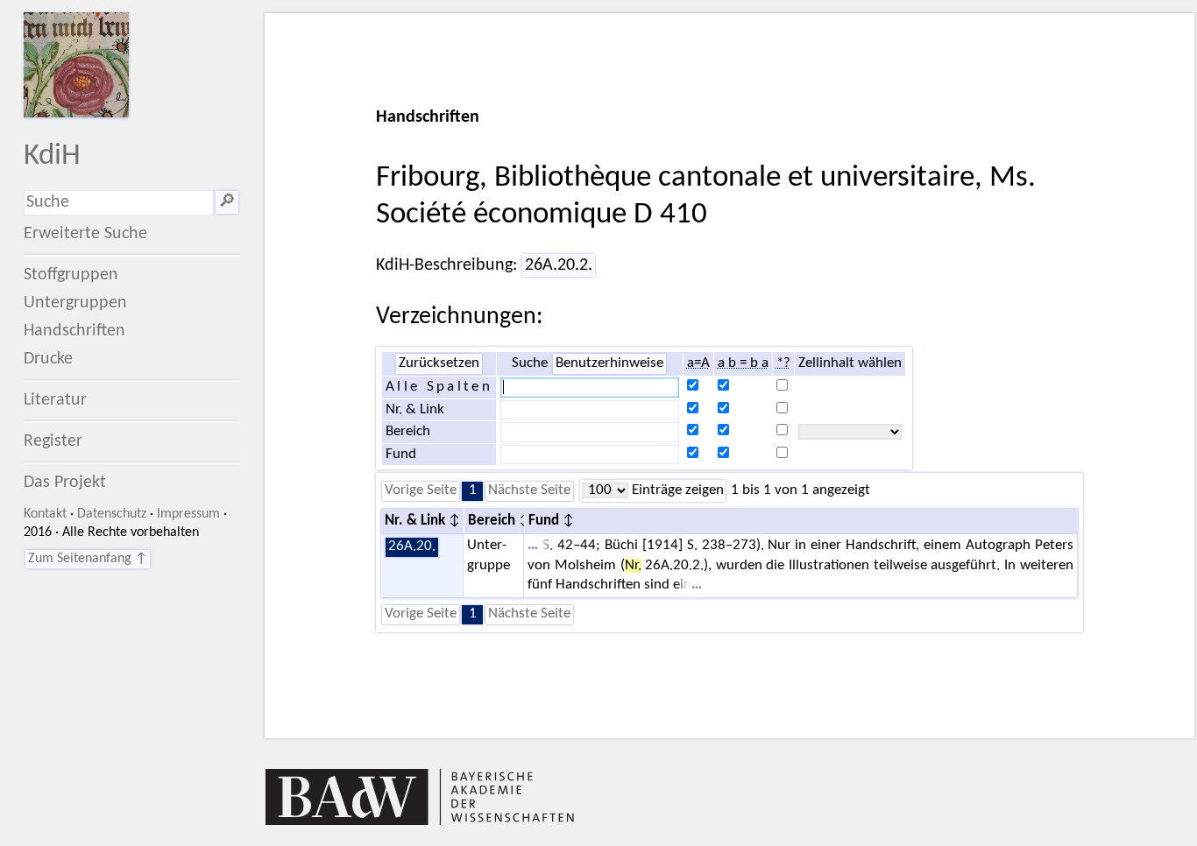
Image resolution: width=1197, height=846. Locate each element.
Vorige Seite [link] (421, 490)
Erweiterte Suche (85, 234)
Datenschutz (111, 514)
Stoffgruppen (71, 275)
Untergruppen (75, 303)
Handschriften (74, 331)
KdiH (52, 156)
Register (53, 441)
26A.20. (412, 546)
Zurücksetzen (439, 363)
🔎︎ (227, 202)
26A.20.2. (558, 265)
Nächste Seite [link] (529, 490)
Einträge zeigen (676, 490)
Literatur (55, 400)
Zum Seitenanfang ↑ (87, 559)
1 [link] (473, 490)
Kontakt (45, 514)
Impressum (188, 514)
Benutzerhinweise (609, 363)
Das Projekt (65, 482)
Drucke (48, 359)
